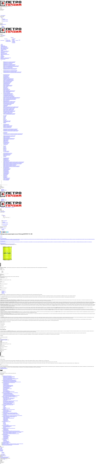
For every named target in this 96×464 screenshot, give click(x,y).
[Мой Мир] (2, 232)
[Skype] (7, 232)
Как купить (3, 293)
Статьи (1, 448)
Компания (1, 450)
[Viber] (4, 232)
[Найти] (1, 185)
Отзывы (3, 292)
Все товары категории (3, 367)
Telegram (3, 26)
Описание (3, 291)
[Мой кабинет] (0, 198)
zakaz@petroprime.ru (3, 24)
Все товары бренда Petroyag (3, 368)
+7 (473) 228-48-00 (2, 15)
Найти (1, 460)
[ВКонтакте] (0, 232)
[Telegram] (8, 232)
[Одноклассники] (1, 232)
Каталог (1, 447)
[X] (3, 232)
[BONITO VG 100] (7, 261)
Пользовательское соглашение (4, 457)
